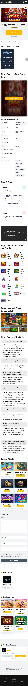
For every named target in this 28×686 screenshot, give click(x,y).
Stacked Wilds (20, 175)
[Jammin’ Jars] (21, 502)
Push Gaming (7, 506)
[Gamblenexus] (7, 2)
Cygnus (7, 489)
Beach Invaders (7, 472)
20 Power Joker (20, 626)
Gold (17, 166)
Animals (18, 161)
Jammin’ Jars (20, 504)
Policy (5, 681)
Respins (18, 172)
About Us (23, 678)
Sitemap (14, 682)
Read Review (7, 656)
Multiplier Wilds (20, 169)
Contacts (14, 679)
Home (2, 41)
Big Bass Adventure (20, 472)
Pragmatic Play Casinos (20, 123)
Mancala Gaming (7, 630)
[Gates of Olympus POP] (21, 607)
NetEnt (7, 474)
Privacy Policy (11, 681)
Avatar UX (21, 628)
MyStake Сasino (7, 57)
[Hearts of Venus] (7, 607)
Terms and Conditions (19, 681)
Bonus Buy (19, 163)
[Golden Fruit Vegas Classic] (7, 624)
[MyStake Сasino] (7, 582)
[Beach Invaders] (7, 470)
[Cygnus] (7, 487)
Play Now (13, 32)
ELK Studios (7, 491)
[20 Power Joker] (21, 624)
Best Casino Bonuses (11, 46)
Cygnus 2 (20, 489)
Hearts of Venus (7, 609)
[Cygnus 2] (21, 487)
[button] (25, 320)
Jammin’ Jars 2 (7, 504)
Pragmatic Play (15, 27)
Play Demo (14, 98)
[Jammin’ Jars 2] (7, 502)
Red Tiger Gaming (20, 476)
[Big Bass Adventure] (21, 470)
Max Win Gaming (20, 474)
